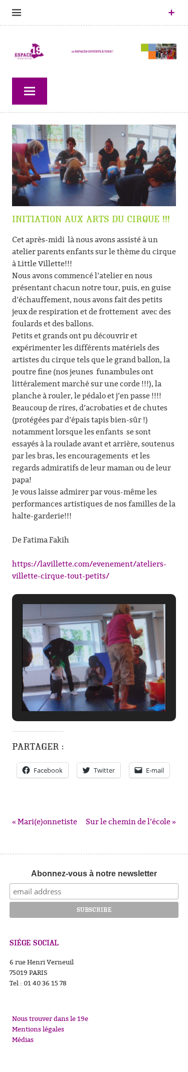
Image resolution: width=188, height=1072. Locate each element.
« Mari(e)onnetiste (44, 821)
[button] (71, 684)
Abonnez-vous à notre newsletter (94, 873)
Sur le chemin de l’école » (131, 821)
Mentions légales (38, 1028)
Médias (23, 1039)
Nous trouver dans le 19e (50, 1018)
